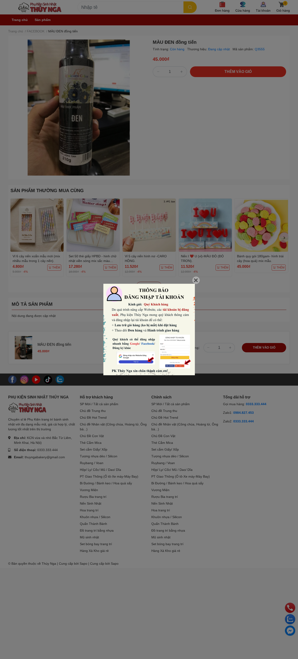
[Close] (196, 280)
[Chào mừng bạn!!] (149, 329)
